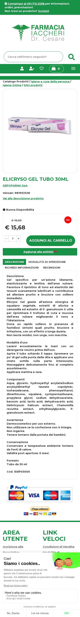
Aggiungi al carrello (50, 240)
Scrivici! (43, 11)
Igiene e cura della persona (50, 81)
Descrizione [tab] (14, 262)
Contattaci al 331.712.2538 (26, 3)
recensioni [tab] (51, 267)
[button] (7, 238)
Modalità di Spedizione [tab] (47, 262)
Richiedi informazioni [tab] (22, 267)
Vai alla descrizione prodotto (23, 198)
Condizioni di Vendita (58, 546)
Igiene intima (12, 85)
